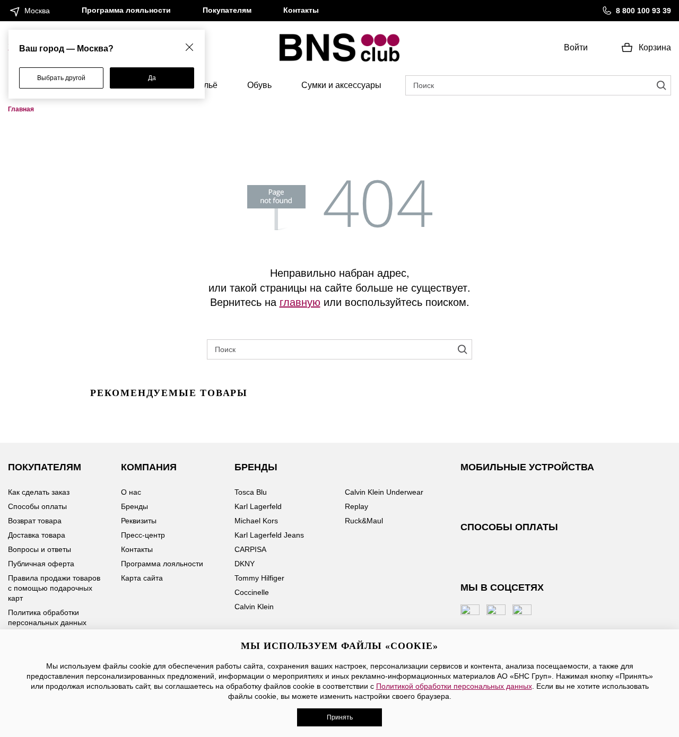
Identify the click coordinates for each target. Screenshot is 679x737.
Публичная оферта (41, 563)
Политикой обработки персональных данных (454, 686)
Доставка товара (36, 535)
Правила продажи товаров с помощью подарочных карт (54, 588)
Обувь (259, 85)
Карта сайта (142, 578)
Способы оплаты (37, 506)
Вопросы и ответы (39, 549)
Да (152, 78)
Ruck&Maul (364, 520)
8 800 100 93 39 (643, 10)
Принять (340, 717)
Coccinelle (251, 592)
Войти (576, 47)
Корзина (655, 47)
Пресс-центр (143, 535)
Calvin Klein (254, 606)
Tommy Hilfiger (259, 578)
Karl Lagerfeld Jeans (269, 535)
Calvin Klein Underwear (384, 492)
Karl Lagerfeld (258, 506)
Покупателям (227, 10)
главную (300, 301)
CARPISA (250, 549)
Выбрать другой (61, 78)
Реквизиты (138, 520)
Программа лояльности (126, 10)
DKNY (244, 563)
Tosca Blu (250, 492)
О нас (131, 492)
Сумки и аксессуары (341, 85)
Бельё (205, 85)
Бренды (134, 506)
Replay (356, 506)
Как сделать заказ (38, 492)
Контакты (301, 10)
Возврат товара (35, 520)
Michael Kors (256, 520)
